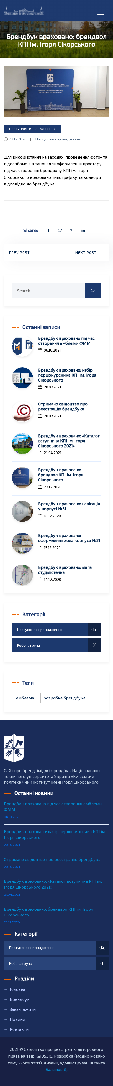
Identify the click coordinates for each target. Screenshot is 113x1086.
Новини (17, 1019)
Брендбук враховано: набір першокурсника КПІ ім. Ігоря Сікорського (67, 374)
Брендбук (20, 999)
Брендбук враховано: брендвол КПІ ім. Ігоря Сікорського (60, 474)
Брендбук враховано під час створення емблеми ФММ (66, 341)
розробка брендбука (64, 697)
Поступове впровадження (32, 129)
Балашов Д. (56, 1069)
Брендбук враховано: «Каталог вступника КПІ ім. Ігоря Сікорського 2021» (69, 440)
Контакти (19, 1029)
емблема (25, 697)
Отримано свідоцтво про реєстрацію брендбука (63, 406)
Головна (17, 989)
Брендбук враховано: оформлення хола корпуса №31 (69, 538)
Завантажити (23, 1009)
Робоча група (56, 645)
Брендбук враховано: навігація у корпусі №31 (69, 506)
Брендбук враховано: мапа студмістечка (65, 570)
